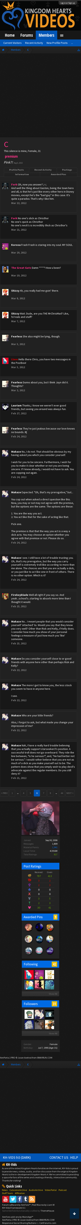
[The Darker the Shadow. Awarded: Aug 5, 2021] (39, 931)
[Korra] (49, 984)
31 (54, 1003)
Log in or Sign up (68, 3)
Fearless (16, 336)
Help (74, 1157)
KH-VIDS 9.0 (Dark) (17, 1157)
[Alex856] (49, 974)
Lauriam (16, 405)
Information (22, 174)
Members (46, 35)
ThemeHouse (47, 1210)
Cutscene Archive (18, 1190)
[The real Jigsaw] (49, 1014)
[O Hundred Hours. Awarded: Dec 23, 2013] (29, 954)
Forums (26, 35)
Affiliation (20, 1193)
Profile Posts (16, 169)
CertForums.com (47, 1222)
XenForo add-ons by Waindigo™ (17, 1216)
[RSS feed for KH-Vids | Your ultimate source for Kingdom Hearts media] (32, 1199)
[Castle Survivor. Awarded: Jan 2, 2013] (50, 954)
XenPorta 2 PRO (7, 1057)
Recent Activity (43, 169)
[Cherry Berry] (49, 1024)
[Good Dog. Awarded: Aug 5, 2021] (50, 931)
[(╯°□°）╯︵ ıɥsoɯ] (39, 1024)
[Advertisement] (40, 96)
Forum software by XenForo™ (16, 1204)
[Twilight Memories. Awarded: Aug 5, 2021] (29, 931)
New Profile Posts (57, 43)
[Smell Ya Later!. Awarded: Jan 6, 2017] (39, 943)
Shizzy (15, 290)
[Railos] (29, 984)
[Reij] (29, 1014)
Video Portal (51, 1190)
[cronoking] (39, 984)
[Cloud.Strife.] (29, 1024)
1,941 (54, 847)
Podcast (63, 1190)
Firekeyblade (19, 595)
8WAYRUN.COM (44, 1057)
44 (62, 793)
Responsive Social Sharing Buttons (19, 1222)
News (4, 1190)
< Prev (4, 793)
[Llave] (29, 974)
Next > (70, 793)
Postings (67, 169)
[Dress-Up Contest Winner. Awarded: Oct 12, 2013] (39, 954)
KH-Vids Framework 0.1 (13, 1207)
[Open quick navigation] (78, 50)
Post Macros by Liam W (43, 1204)
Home (10, 35)
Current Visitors (12, 43)
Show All (53, 993)
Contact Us (59, 1157)
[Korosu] (39, 974)
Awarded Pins (58, 174)
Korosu (16, 245)
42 (54, 964)
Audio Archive (36, 1190)
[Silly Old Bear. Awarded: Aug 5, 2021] (29, 943)
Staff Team (7, 1193)
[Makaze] (39, 1014)
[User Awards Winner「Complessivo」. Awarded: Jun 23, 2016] (50, 943)
